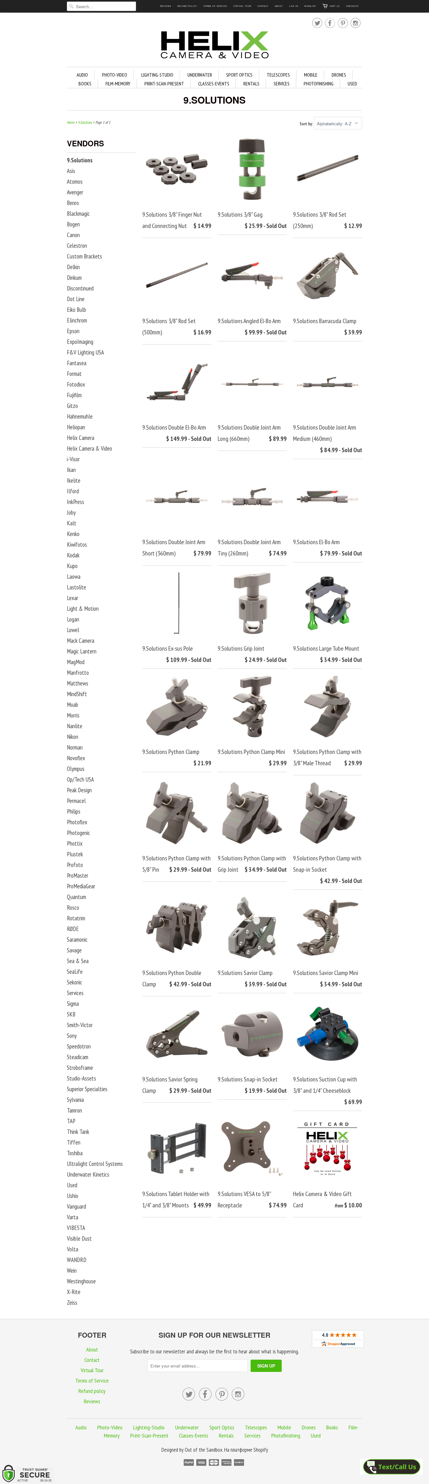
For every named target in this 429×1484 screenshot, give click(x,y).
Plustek (75, 854)
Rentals (251, 83)
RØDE (73, 929)
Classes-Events (213, 83)
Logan (73, 619)
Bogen (73, 224)
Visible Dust (79, 1238)
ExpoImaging (80, 341)
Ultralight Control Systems (95, 1163)
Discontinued (80, 288)
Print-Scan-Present (164, 83)
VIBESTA (76, 1228)
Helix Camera (80, 437)
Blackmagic (78, 213)
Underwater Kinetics (88, 1174)
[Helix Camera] (214, 46)
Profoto (75, 865)
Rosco (73, 907)
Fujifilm (74, 395)
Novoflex (76, 758)
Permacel (76, 800)
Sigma (73, 1003)
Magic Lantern (81, 651)
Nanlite (74, 726)
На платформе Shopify (246, 1449)
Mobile (311, 75)
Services (282, 83)
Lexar (72, 598)
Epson (73, 331)
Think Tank (78, 1131)
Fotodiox (76, 384)
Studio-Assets (81, 1078)
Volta (72, 1249)
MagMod (75, 662)
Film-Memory (118, 83)
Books (85, 83)
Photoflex (77, 822)
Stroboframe (80, 1067)
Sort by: (307, 124)
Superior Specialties (87, 1089)
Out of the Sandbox (203, 1449)
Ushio (72, 1196)
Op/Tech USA (80, 779)
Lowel (73, 630)
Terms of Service (215, 6)
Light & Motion (83, 608)
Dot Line (75, 299)
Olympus (75, 768)
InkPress (75, 502)
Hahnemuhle (80, 416)
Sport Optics (239, 75)
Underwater (199, 75)
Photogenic (78, 833)
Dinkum (74, 277)
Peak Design (79, 790)
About (279, 6)
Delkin (73, 267)
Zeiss (72, 1302)
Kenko (73, 534)
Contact (263, 6)
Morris (73, 715)
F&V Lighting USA (85, 352)
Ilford (73, 491)
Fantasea (76, 363)
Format (74, 373)
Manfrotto (78, 672)
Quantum (76, 897)
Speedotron (79, 1046)
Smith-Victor (80, 1025)
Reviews (165, 6)
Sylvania (75, 1099)
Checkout (352, 6)
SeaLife (75, 971)
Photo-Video (114, 75)
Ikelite (73, 480)
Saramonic (77, 939)
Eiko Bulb (76, 309)
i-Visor (73, 459)
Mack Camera (80, 640)
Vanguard (76, 1206)
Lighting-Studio (157, 75)
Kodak (73, 555)
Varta (72, 1217)
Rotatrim (76, 918)
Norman (75, 747)
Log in (293, 6)
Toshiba (75, 1153)
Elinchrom (77, 320)
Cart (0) (334, 6)
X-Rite (73, 1292)
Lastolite (76, 587)
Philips (73, 811)
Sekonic (74, 982)
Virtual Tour (242, 6)
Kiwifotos (77, 544)
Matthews (77, 683)
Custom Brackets (84, 256)
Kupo (72, 566)
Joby (71, 512)
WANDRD (76, 1260)
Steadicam (77, 1057)
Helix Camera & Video (89, 448)
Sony (72, 1035)
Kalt (71, 523)
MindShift (77, 694)
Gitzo (72, 405)
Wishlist (310, 6)
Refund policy (187, 6)
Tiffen (73, 1142)
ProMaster (77, 875)
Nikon (72, 736)
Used (352, 83)
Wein (72, 1270)
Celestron (77, 245)
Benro (73, 203)
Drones (339, 75)
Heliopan (76, 427)
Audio (82, 75)
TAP (71, 1121)
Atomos (75, 181)
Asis (71, 171)
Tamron (74, 1110)
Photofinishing (319, 83)
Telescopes (278, 75)
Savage (74, 950)
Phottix (75, 843)
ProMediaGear (81, 886)
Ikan (71, 470)
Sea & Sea (78, 961)
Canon (73, 235)
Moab (72, 704)
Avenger (75, 192)
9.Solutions (214, 99)
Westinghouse (81, 1281)
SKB (71, 1014)
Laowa (73, 576)
